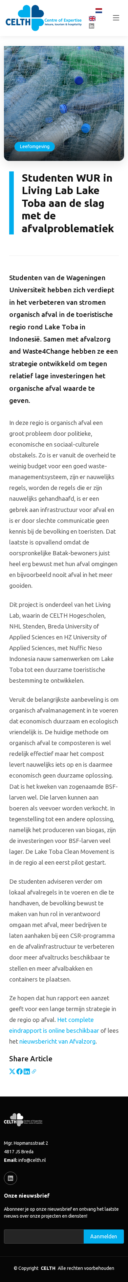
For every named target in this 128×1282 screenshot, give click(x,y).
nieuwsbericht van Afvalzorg (57, 1041)
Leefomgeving (35, 146)
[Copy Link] (34, 1071)
